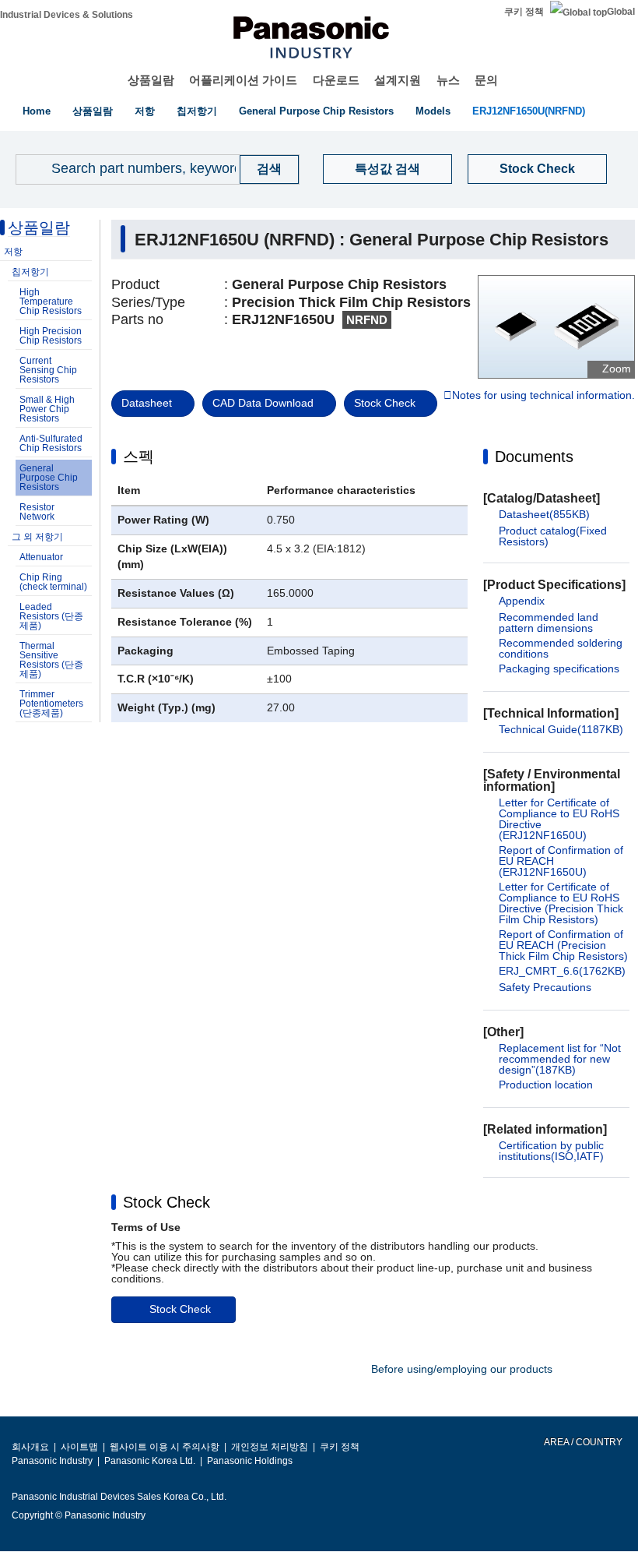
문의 (486, 79)
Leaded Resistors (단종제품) (51, 616)
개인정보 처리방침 (269, 1446)
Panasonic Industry (52, 1460)
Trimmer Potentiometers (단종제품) (51, 703)
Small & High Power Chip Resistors (47, 409)
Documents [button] (534, 456)
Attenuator (41, 557)
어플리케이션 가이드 (243, 79)
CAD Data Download (263, 403)
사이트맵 (79, 1446)
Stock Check (537, 168)
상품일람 (151, 79)
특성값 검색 (387, 168)
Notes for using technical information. (543, 395)
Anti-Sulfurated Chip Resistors (50, 443)
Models (432, 111)
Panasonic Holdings (250, 1460)
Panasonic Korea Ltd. (149, 1460)
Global (621, 11)
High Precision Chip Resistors (50, 336)
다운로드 (336, 79)
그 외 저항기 (37, 536)
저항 (145, 111)
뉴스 (448, 79)
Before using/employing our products (461, 1369)
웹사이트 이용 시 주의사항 (164, 1446)
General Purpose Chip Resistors (316, 111)
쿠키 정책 (524, 11)
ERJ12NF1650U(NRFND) (528, 111)
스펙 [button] (138, 456)
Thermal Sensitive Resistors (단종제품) (51, 659)
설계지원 (397, 79)
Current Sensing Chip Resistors (48, 370)
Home (37, 111)
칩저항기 (197, 111)
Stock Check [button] (166, 1202)
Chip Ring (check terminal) (53, 582)
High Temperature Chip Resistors (50, 301)
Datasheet (146, 403)
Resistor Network (36, 512)
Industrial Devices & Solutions (66, 14)
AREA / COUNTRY (582, 1442)
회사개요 (30, 1446)
